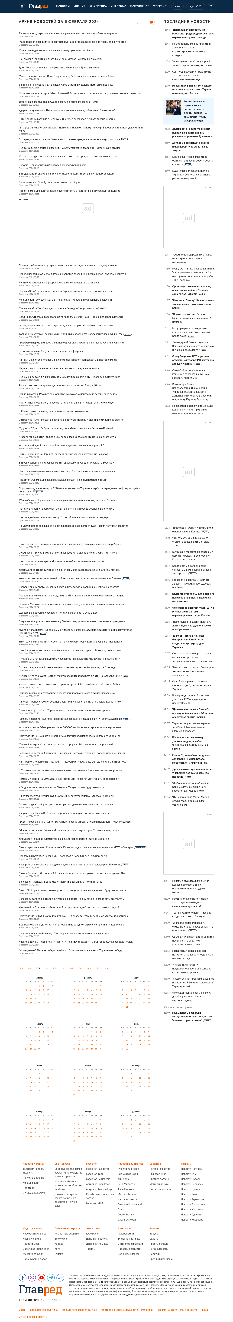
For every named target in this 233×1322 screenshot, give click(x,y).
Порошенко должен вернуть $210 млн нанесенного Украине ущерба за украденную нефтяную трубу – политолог (79, 490)
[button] (22, 6)
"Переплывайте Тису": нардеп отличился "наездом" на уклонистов (61, 308)
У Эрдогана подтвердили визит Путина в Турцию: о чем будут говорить (61, 787)
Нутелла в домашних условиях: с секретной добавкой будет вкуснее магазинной (67, 693)
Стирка (59, 1253)
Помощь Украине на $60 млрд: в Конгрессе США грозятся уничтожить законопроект (69, 778)
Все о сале (61, 1238)
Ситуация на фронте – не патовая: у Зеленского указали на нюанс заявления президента (72, 621)
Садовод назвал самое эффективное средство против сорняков (68, 1172)
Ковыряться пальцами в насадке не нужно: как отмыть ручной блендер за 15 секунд (73, 864)
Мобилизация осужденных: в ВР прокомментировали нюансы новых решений (65, 299)
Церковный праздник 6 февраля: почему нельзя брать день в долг (59, 612)
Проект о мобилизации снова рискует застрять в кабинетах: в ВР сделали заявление (69, 190)
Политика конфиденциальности (119, 1309)
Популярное (139, 6)
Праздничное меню (161, 1259)
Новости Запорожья (193, 1204)
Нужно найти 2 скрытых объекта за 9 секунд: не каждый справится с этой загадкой (69, 907)
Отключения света (34, 1192)
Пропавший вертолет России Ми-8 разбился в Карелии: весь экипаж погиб (63, 856)
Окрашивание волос (35, 1259)
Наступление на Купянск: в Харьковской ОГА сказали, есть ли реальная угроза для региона (73, 916)
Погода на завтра (159, 1168)
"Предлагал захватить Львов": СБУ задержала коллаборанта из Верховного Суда (67, 436)
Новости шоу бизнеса (130, 1163)
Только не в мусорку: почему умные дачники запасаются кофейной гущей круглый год (74, 334)
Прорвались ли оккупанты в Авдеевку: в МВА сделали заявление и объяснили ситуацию (71, 595)
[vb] (32, 1278)
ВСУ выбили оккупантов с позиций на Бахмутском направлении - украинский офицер (69, 147)
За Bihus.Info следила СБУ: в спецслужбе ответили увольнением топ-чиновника (66, 84)
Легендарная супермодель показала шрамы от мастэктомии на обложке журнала (68, 33)
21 (35, 999)
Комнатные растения (67, 1233)
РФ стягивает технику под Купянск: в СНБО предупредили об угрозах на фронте (66, 795)
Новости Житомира (192, 1209)
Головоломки (126, 1233)
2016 (106, 968)
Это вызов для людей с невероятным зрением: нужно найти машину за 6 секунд (67, 667)
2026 (21, 968)
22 (39, 999)
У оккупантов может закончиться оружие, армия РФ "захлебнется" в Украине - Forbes (69, 684)
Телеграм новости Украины (33, 1170)
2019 (81, 968)
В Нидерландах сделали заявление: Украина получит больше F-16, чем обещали (66, 173)
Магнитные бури (159, 1184)
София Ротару (126, 1214)
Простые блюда (158, 1243)
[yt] (41, 1278)
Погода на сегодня (160, 1189)
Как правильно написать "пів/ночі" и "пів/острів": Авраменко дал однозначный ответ (73, 761)
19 (26, 999)
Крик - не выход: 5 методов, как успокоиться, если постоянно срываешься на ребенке (70, 544)
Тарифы (91, 1248)
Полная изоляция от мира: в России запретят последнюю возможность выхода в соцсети (72, 274)
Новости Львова (191, 1179)
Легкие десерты (158, 1248)
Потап (121, 1209)
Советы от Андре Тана (36, 1248)
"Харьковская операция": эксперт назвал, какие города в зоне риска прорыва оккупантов (72, 41)
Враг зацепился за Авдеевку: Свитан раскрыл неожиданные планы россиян (64, 933)
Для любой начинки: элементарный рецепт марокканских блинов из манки (64, 838)
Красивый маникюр (34, 1233)
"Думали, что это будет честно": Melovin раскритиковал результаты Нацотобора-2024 (73, 675)
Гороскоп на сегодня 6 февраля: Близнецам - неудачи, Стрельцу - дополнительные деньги (72, 753)
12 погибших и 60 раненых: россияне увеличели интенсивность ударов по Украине (68, 500)
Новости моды (31, 1243)
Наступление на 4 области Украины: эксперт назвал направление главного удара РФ (69, 735)
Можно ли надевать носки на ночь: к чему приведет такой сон (56, 50)
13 (31, 994)
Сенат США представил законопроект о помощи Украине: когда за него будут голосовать (72, 890)
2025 (29, 968)
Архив (204, 1309)
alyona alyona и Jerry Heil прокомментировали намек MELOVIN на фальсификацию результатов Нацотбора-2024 (75, 631)
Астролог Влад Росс (98, 1184)
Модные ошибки (32, 1238)
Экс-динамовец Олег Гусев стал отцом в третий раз (49, 182)
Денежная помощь (97, 1243)
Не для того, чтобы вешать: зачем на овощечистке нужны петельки (59, 368)
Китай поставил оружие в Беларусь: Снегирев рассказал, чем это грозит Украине (67, 119)
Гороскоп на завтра (98, 1168)
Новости (63, 6)
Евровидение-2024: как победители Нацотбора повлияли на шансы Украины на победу (70, 950)
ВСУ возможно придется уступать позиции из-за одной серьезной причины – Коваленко (71, 924)
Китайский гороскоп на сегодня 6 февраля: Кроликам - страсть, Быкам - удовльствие (70, 650)
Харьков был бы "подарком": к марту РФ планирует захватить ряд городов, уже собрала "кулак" (76, 941)
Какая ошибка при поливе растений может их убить (69, 1185)
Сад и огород (62, 1163)
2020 (72, 968)
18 (52, 994)
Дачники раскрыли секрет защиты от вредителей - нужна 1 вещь (67, 1200)
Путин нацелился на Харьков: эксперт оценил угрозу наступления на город (63, 454)
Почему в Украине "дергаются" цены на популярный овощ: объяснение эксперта (66, 508)
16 (44, 994)
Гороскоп (91, 1163)
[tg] (51, 1278)
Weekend (159, 6)
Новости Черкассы (192, 1184)
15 (39, 994)
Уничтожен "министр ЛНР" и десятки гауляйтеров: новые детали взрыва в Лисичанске (70, 641)
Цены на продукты (97, 1238)
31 (48, 1003)
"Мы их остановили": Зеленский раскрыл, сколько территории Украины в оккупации (69, 830)
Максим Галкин (127, 1194)
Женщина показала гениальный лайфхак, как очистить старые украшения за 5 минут (74, 578)
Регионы (186, 1163)
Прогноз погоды (159, 1179)
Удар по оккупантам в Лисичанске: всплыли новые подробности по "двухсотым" (67, 110)
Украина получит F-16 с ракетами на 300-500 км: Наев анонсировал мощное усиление (70, 727)
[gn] (60, 1278)
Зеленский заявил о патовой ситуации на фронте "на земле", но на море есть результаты (71, 898)
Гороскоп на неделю (98, 1179)
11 (52, 990)
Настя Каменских (128, 1199)
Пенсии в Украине (33, 1177)
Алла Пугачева (126, 1189)
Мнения (80, 6)
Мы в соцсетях (188, 1309)
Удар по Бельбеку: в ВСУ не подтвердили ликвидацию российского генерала (64, 813)
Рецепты (154, 1228)
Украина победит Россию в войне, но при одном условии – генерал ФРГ (61, 445)
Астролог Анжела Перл (99, 1189)
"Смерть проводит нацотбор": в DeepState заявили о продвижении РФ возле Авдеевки (73, 718)
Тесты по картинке (129, 1238)
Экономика (93, 1228)
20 (31, 999)
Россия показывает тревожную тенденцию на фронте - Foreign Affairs (60, 385)
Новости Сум (188, 1173)
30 (44, 1003)
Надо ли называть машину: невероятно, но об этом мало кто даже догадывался (67, 471)
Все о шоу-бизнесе (128, 1253)
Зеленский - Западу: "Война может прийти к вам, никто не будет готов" (61, 881)
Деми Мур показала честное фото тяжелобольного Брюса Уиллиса (59, 67)
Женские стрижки (33, 1253)
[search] (211, 6)
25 (52, 999)
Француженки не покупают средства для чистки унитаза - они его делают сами (66, 325)
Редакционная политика (43, 1309)
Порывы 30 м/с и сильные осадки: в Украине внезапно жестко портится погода (66, 291)
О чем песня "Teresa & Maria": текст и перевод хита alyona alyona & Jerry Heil (67, 552)
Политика (28, 1187)
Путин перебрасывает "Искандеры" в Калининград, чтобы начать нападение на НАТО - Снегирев (82, 847)
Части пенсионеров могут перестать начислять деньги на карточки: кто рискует (67, 402)
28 (35, 1003)
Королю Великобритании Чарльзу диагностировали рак (52, 165)
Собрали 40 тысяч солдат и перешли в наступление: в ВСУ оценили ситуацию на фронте (71, 419)
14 (35, 994)
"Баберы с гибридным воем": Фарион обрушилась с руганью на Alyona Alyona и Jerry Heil (71, 342)
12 (26, 994)
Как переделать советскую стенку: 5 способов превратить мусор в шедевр (63, 517)
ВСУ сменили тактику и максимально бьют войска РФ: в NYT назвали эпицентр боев (69, 376)
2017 (98, 968)
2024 (38, 968)
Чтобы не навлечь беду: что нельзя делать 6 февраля (51, 351)
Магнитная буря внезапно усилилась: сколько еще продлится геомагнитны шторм (68, 156)
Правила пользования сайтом (79, 1309)
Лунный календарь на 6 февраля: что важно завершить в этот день (59, 282)
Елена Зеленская (128, 1173)
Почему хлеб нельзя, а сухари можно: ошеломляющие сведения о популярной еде (67, 265)
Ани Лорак (124, 1179)
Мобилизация (31, 1182)
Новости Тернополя (192, 1199)
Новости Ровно (190, 1194)
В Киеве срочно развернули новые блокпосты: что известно (54, 411)
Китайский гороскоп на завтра (100, 1196)
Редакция (147, 1309)
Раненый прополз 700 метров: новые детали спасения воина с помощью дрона (70, 701)
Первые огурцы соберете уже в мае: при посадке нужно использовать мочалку (66, 804)
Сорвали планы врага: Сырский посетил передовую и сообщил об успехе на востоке (69, 587)
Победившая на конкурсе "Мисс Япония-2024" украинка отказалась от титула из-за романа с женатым (80, 93)
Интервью (118, 6)
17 (48, 994)
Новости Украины (33, 1163)
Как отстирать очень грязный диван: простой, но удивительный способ (61, 561)
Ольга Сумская (127, 1219)
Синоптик (155, 1163)
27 (31, 1003)
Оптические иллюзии (130, 1243)
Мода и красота (32, 1228)
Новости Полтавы (191, 1168)
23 (44, 999)
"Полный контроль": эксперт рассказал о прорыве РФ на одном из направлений (66, 744)
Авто (57, 1248)
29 (39, 1003)
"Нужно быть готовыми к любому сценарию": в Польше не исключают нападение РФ (69, 658)
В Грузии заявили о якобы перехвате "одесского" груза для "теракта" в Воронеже (66, 462)
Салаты (154, 1238)
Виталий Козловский (130, 1204)
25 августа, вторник (178, 1007)
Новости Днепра (191, 1189)
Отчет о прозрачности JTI (34, 1316)
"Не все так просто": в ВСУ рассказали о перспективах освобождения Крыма (64, 710)
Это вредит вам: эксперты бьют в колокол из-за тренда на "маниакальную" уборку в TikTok (73, 139)
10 (48, 990)
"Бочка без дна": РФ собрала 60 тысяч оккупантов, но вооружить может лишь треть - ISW (72, 873)
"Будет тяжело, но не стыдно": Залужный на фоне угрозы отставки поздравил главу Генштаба (75, 821)
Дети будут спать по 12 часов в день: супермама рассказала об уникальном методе (69, 569)
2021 (63, 968)
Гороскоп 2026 (95, 1203)
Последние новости (187, 21)
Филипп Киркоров (128, 1168)
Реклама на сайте (166, 1309)
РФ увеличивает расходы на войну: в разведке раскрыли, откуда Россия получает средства (73, 525)
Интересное (125, 1228)
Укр (177, 6)
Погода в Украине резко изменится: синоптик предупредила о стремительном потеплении (72, 604)
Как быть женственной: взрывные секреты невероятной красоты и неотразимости (68, 359)
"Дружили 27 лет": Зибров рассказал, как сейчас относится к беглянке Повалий (66, 428)
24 (48, 999)
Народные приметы (129, 1248)
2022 (55, 968)
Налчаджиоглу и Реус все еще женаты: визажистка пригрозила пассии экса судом (68, 394)
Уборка (59, 1243)
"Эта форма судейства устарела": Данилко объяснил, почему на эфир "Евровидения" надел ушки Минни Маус (81, 129)
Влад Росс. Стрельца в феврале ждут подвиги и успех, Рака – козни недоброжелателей (71, 316)
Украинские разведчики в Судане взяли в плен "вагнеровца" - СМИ (58, 101)
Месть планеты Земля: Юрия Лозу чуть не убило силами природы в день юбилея (67, 76)
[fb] (22, 1278)
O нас (22, 1309)
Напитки (154, 1253)
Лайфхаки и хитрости (67, 1228)
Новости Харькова (192, 1219)
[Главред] (38, 6)
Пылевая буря (157, 1173)
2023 (46, 968)
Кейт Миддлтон (127, 1184)
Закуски (154, 1233)
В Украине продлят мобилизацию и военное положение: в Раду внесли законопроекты (70, 770)
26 (26, 1003)
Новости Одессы (191, 1214)
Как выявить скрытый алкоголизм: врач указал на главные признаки (60, 59)
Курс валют (93, 1233)
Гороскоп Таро (95, 1173)
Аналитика (98, 6)
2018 (89, 968)
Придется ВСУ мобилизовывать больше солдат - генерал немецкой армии (63, 479)
